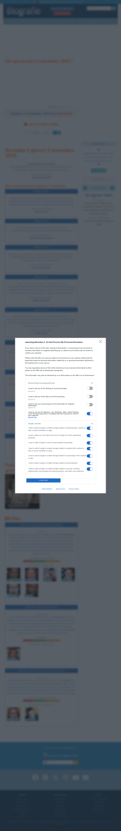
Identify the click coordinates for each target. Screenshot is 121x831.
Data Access (60, 489)
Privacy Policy (74, 489)
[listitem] (60, 383)
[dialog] (60, 415)
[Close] (101, 342)
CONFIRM (43, 480)
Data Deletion (47, 489)
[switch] (90, 388)
